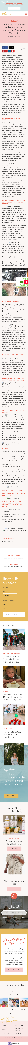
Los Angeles (20, 55)
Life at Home (7, 728)
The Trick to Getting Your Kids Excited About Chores (12, 734)
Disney (5, 691)
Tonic (3, 1038)
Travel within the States (12, 653)
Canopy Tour (9, 359)
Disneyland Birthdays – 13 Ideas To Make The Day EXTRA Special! (13, 697)
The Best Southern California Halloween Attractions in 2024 (12, 659)
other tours (8, 474)
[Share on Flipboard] (12, 51)
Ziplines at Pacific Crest (11, 95)
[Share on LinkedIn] (9, 51)
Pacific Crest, (18, 132)
